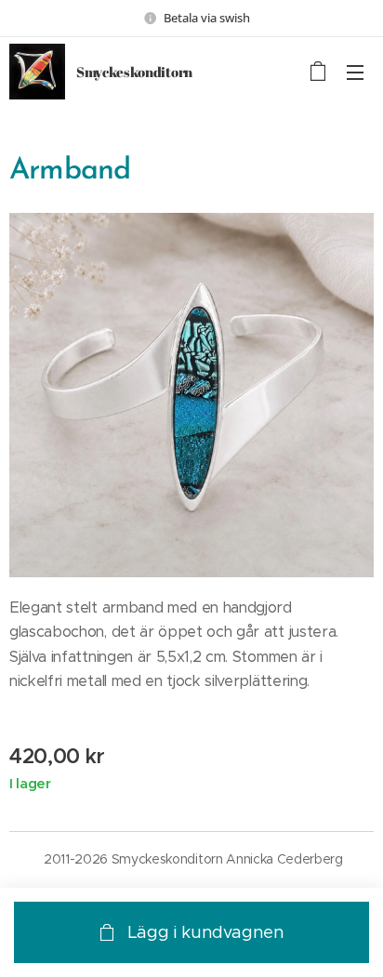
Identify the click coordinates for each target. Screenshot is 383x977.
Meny (355, 71)
